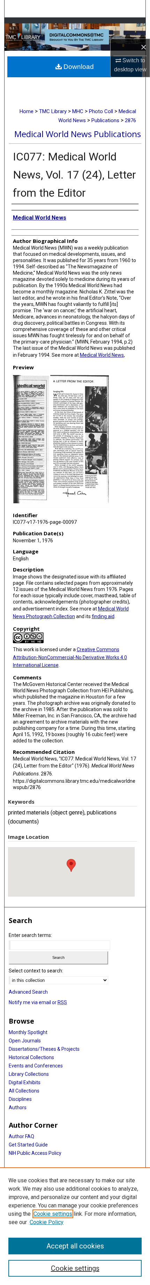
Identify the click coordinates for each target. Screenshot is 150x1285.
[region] (75, 1226)
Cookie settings (52, 1214)
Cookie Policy (46, 1222)
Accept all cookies (75, 1246)
